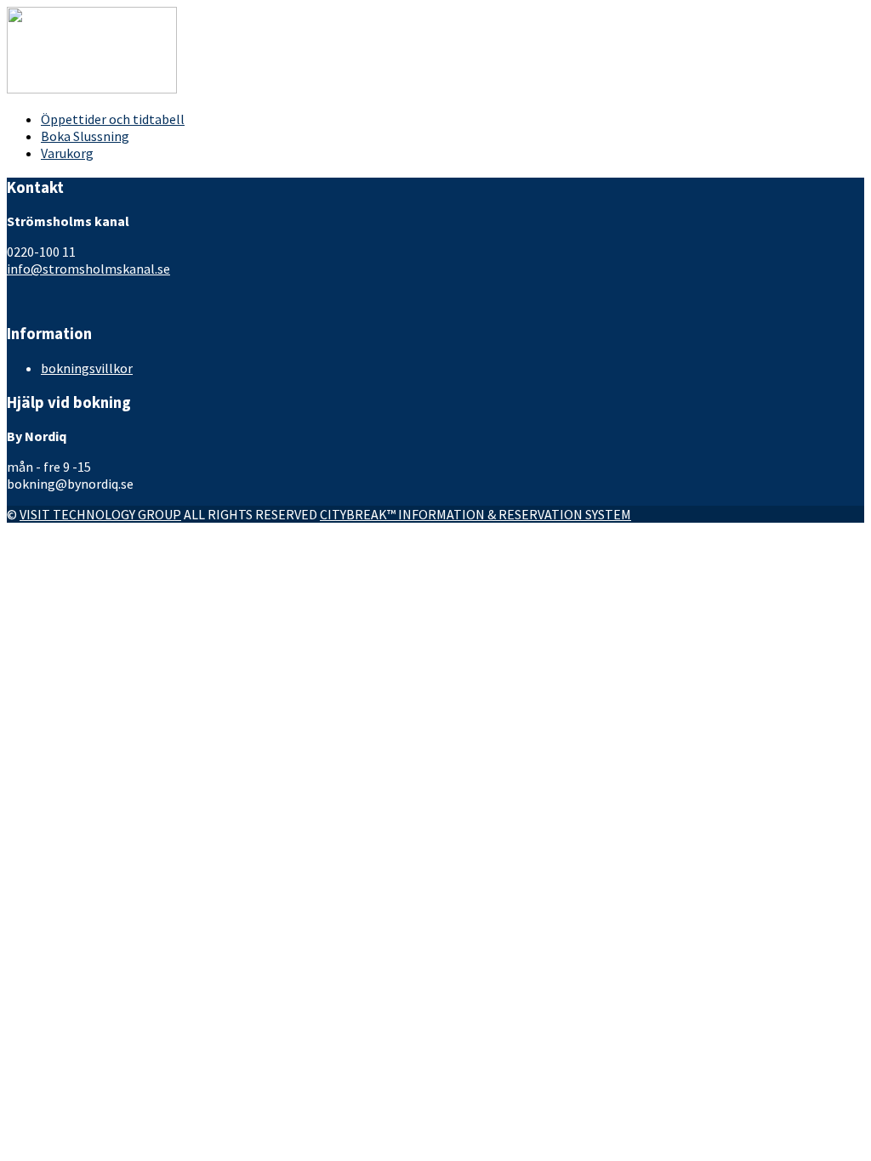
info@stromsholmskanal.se (88, 268)
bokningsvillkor (87, 368)
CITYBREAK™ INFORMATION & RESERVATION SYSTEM (475, 514)
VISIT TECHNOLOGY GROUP (100, 514)
